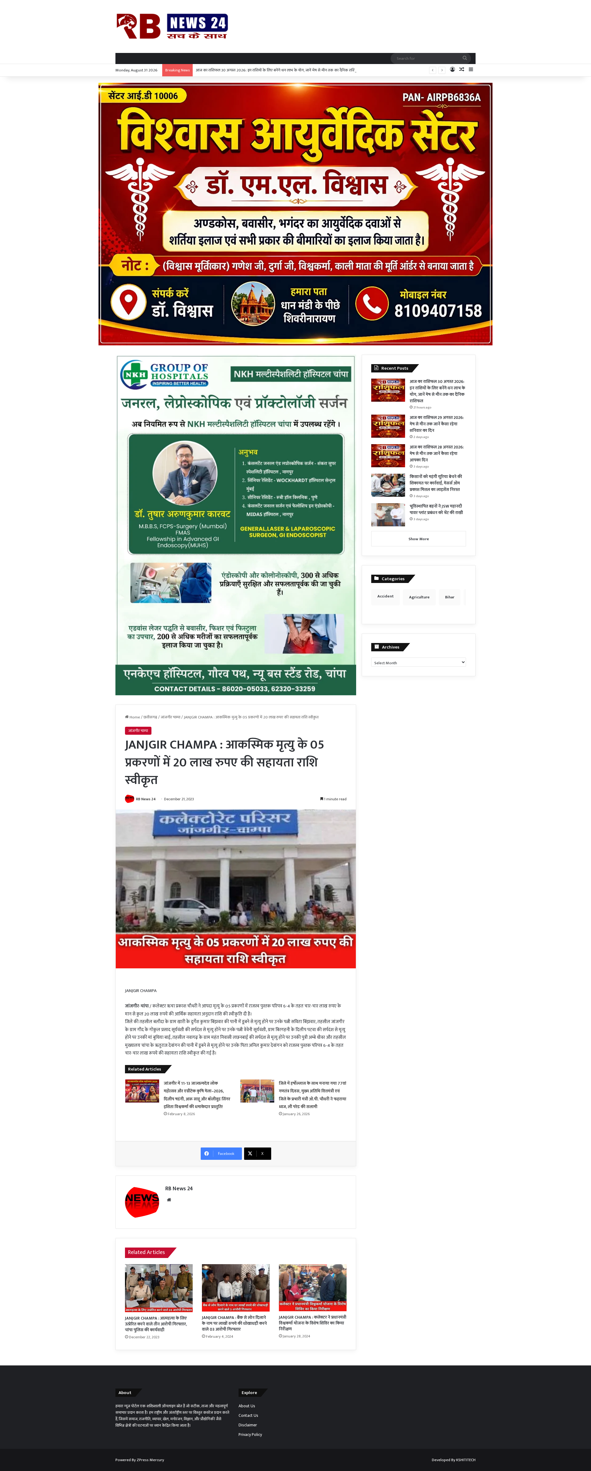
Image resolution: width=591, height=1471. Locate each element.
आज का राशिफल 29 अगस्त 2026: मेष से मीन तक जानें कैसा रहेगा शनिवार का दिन (437, 424)
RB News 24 (146, 799)
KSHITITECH (466, 1460)
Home (134, 717)
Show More (418, 539)
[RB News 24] (172, 26)
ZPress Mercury (150, 1460)
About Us (247, 1406)
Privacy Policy (250, 1434)
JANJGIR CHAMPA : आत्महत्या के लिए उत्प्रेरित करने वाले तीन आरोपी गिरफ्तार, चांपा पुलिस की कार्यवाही (156, 1324)
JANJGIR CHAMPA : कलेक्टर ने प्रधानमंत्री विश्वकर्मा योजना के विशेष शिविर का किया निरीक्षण (312, 1323)
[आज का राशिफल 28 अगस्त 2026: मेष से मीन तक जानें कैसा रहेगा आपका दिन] (388, 455)
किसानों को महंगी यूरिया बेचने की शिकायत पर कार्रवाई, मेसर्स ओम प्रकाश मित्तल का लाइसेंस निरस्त (436, 483)
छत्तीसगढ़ (150, 717)
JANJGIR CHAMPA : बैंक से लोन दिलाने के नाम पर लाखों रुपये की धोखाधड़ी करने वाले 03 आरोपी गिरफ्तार (234, 1323)
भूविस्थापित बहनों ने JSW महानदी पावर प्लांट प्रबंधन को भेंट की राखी (436, 509)
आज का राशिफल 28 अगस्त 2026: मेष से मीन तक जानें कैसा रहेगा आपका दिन (437, 454)
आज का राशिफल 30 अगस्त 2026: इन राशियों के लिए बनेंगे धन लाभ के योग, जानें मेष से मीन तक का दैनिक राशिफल (278, 70)
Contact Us (248, 1415)
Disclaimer (248, 1425)
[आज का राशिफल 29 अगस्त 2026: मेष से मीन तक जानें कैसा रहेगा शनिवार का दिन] (388, 426)
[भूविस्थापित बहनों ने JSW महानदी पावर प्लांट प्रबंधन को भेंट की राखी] (388, 514)
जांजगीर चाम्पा (170, 717)
